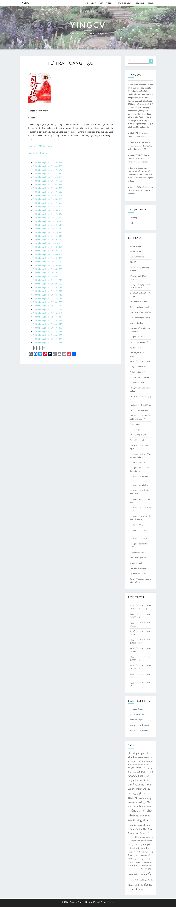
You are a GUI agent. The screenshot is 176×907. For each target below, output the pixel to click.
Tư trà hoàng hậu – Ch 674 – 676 (47, 258)
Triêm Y (147, 837)
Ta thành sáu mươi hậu (139, 410)
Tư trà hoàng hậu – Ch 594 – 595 (47, 184)
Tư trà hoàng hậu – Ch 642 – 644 (47, 232)
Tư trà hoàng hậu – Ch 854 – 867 (47, 331)
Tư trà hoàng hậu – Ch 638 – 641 (47, 228)
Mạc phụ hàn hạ (136, 347)
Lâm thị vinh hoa (136, 323)
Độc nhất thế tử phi (138, 573)
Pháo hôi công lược (137, 372)
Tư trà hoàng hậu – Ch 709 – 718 (47, 283)
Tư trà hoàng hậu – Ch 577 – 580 (47, 173)
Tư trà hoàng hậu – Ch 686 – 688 (47, 269)
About (93, 3)
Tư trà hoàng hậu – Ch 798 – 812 (47, 313)
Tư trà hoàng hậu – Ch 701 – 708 (47, 280)
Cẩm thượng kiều (137, 257)
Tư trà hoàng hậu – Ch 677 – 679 (47, 261)
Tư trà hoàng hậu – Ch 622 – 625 (47, 214)
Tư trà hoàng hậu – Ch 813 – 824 (47, 316)
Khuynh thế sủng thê (138, 301)
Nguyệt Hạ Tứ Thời (134, 802)
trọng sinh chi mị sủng (136, 845)
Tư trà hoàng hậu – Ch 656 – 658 (47, 247)
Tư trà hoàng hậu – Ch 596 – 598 (47, 188)
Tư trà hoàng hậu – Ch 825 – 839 (47, 320)
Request (151, 3)
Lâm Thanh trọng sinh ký (140, 317)
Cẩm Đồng (134, 262)
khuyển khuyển (134, 767)
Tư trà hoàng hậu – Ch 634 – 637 (47, 224)
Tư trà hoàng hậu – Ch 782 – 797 (47, 309)
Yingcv (25, 2)
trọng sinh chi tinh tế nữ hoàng (140, 852)
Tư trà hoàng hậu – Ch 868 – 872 (47, 335)
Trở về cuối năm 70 (137, 462)
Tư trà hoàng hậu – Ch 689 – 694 (47, 272)
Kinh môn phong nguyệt (140, 307)
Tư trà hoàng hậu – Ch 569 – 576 (47, 169)
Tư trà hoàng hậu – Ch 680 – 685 (47, 265)
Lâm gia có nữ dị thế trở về (140, 312)
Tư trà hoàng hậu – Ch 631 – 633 (47, 221)
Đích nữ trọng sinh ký (138, 568)
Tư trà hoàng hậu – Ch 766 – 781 (47, 305)
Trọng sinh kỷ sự (136, 524)
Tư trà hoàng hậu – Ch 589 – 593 (47, 180)
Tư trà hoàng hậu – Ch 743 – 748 (47, 298)
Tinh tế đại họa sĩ (137, 440)
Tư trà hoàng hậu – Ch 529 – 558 (47, 162)
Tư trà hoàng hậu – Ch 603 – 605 (47, 195)
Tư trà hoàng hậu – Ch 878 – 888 (47, 342)
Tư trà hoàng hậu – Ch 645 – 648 (47, 236)
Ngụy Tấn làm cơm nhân (140, 361)
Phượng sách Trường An (139, 377)
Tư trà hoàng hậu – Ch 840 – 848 (47, 324)
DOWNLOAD (139, 142)
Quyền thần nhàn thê (138, 382)
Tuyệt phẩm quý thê (138, 557)
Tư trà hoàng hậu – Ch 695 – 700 (47, 276)
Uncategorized (136, 563)
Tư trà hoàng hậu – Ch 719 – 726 (47, 287)
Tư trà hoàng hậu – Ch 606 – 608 (47, 199)
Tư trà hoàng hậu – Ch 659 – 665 (47, 250)
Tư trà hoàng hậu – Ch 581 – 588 (47, 177)
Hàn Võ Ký (137, 761)
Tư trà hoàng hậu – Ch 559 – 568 (47, 166)
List (101, 3)
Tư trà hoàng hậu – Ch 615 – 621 (47, 210)
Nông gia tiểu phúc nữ (139, 366)
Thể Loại (109, 3)
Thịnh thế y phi (136, 429)
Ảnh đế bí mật (135, 246)
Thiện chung (135, 424)
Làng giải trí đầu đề (137, 337)
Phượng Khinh (140, 820)
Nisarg (111, 902)
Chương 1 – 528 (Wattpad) (40, 146)
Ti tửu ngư (141, 837)
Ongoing (133, 217)
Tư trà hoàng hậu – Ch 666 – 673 (47, 254)
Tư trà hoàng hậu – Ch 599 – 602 (47, 191)
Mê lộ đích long (143, 798)
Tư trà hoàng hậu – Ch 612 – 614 (47, 206)
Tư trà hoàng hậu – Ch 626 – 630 (47, 217)
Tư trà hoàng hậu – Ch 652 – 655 (47, 243)
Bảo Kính (131, 753)
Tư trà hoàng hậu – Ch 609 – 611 (47, 203)
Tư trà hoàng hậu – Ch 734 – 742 (47, 294)
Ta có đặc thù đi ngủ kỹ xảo (140, 405)
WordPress (94, 902)
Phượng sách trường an (135, 825)
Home (86, 3)
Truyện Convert (124, 3)
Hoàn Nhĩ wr (140, 757)
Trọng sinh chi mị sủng (139, 485)
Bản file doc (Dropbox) (38, 153)
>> (44, 347)
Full (131, 223)
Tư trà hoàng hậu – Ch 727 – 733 (47, 291)
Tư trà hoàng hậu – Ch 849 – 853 (47, 327)
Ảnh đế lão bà (135, 251)
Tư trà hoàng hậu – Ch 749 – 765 (47, 302)
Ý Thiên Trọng (138, 880)
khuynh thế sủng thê (145, 764)
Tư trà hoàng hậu (137, 552)
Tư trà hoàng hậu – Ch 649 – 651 (47, 239)
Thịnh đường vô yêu (138, 435)
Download (140, 3)
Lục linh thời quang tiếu (139, 342)
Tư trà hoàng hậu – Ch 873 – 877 (47, 338)
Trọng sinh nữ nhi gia (138, 538)
